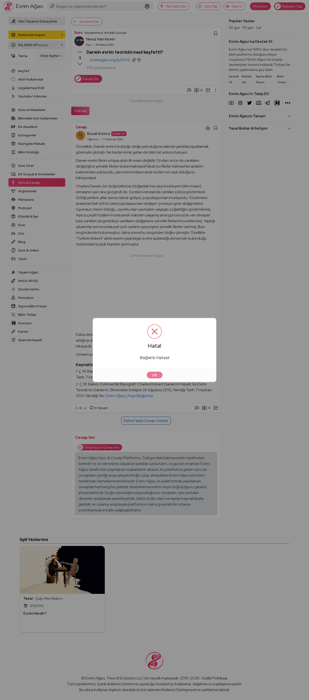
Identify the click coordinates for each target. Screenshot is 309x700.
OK (154, 375)
